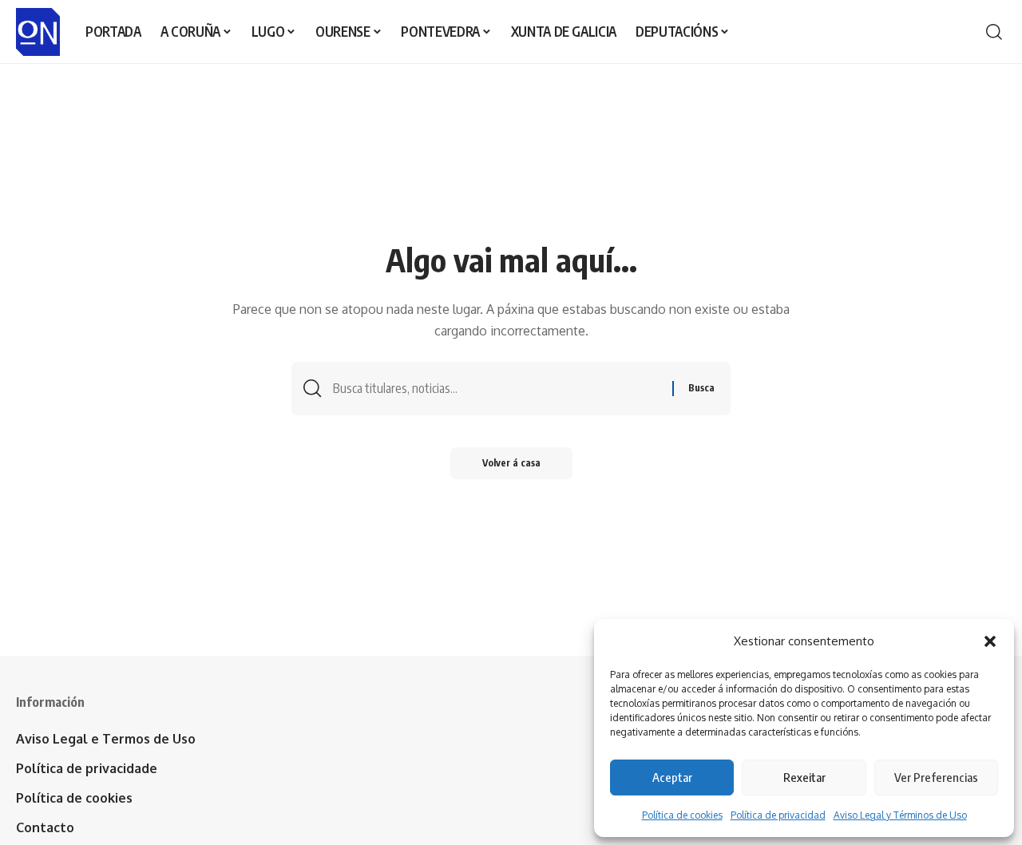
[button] (990, 641)
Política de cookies (682, 815)
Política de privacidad (778, 815)
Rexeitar (804, 777)
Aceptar (672, 777)
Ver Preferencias (936, 777)
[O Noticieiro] (38, 32)
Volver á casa (511, 463)
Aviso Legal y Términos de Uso (900, 815)
